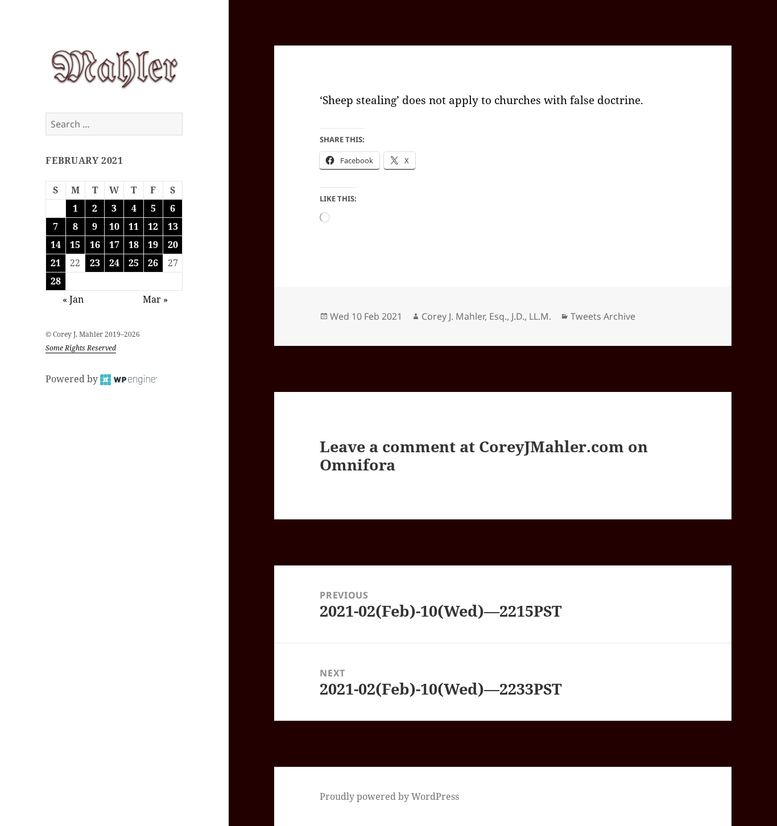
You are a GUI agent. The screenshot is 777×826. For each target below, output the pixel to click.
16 (95, 244)
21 (56, 263)
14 (56, 244)
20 (173, 244)
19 (153, 244)
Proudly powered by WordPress (389, 796)
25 (134, 263)
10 (114, 226)
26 (153, 263)
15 (75, 244)
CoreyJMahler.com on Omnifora (484, 455)
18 (134, 244)
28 (56, 281)
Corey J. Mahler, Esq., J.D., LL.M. (486, 316)
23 (95, 263)
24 (114, 263)
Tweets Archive (603, 316)
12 (153, 226)
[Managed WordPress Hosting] (128, 379)
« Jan (73, 299)
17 (114, 244)
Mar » (155, 299)
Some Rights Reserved (81, 348)
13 (173, 226)
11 (134, 226)
